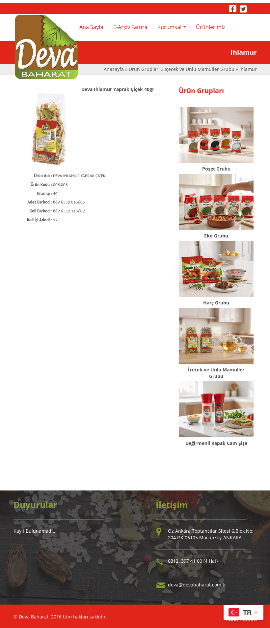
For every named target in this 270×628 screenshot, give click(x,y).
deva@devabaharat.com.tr (197, 584)
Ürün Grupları (145, 69)
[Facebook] (232, 8)
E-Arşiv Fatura (130, 27)
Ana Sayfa (91, 27)
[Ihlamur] (49, 129)
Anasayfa (114, 69)
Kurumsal (173, 29)
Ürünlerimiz (210, 27)
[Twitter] (243, 8)
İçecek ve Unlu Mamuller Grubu (199, 69)
